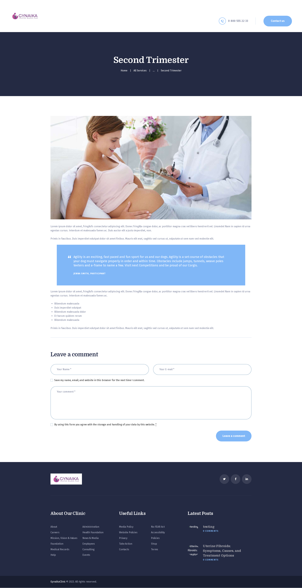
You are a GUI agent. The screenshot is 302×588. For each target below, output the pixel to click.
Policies (155, 538)
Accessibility (158, 532)
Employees (88, 543)
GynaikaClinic (58, 581)
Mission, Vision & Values (63, 538)
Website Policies (128, 532)
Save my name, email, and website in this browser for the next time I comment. (99, 380)
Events (86, 554)
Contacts (124, 549)
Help (53, 554)
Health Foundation (92, 532)
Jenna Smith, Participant (89, 273)
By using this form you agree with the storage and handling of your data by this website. (105, 424)
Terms (154, 549)
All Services (140, 70)
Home (124, 70)
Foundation (56, 543)
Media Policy (126, 526)
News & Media (90, 538)
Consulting (88, 549)
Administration (90, 526)
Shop (154, 543)
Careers (54, 532)
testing (209, 527)
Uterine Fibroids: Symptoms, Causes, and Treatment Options (222, 550)
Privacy (123, 538)
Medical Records (59, 549)
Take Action (125, 543)
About (53, 526)
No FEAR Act (158, 526)
